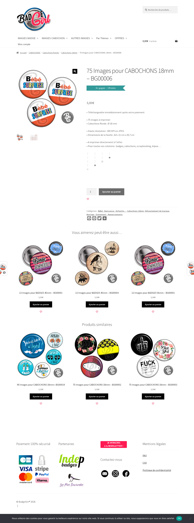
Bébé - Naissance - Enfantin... (112, 211)
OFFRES (119, 38)
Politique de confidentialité (157, 470)
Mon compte (24, 44)
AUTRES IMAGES (80, 38)
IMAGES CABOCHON (53, 38)
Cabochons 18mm (69, 52)
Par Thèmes (102, 38)
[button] (74, 71)
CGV (145, 462)
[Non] (190, 518)
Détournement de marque (157, 211)
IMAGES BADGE (26, 38)
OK (179, 518)
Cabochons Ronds (51, 52)
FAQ (145, 455)
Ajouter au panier (111, 191)
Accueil (23, 52)
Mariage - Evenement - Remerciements (105, 214)
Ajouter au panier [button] (41, 304)
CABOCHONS (34, 52)
